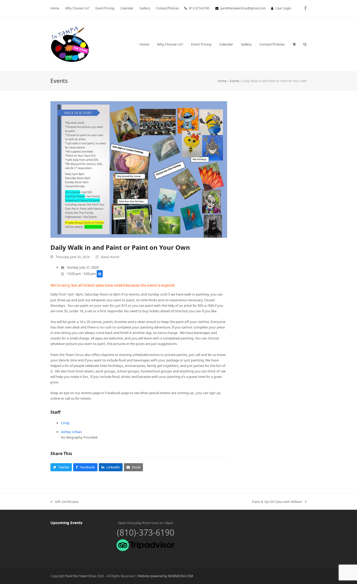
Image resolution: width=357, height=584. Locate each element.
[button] (294, 44)
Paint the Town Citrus (80, 576)
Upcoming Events (66, 522)
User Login (283, 8)
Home (222, 81)
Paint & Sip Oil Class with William (277, 501)
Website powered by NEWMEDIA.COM (165, 576)
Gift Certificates (64, 501)
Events (234, 81)
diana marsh (110, 257)
